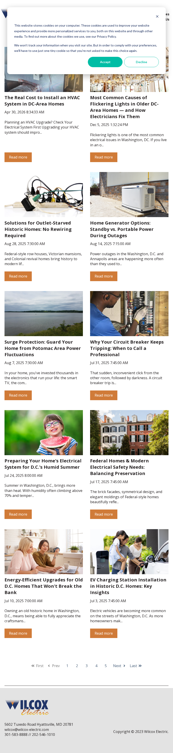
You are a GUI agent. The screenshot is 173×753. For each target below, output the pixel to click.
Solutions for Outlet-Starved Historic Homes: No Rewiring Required (38, 229)
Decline (141, 62)
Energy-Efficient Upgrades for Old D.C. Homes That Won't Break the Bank (44, 586)
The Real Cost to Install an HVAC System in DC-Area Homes (42, 100)
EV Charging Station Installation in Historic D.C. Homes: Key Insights (128, 586)
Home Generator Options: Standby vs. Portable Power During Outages (122, 229)
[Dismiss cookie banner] (157, 17)
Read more (18, 157)
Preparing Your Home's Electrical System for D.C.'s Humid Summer (43, 464)
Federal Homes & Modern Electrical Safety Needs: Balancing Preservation (119, 467)
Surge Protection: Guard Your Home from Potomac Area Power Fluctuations (43, 348)
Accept (105, 62)
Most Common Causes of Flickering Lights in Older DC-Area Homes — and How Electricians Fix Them (124, 106)
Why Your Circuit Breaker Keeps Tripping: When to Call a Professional (127, 348)
